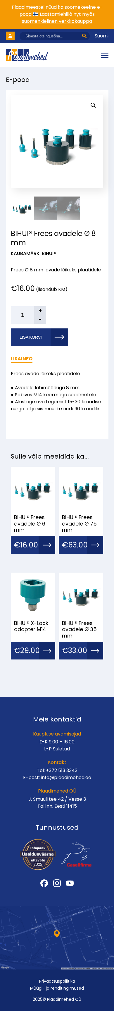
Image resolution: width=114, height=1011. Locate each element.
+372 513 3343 (61, 770)
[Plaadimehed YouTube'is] (70, 883)
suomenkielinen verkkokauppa (57, 21)
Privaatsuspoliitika (57, 981)
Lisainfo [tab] (21, 358)
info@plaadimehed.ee (66, 777)
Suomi (101, 35)
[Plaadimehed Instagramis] (57, 883)
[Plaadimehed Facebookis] (44, 883)
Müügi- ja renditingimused (57, 988)
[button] (93, 105)
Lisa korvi (31, 337)
